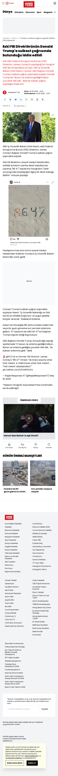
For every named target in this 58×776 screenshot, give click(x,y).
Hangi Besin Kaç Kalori (42, 607)
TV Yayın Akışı (38, 563)
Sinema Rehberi (39, 559)
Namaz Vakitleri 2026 (41, 527)
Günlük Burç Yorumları (42, 546)
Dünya (7, 12)
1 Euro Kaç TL (10, 619)
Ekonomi (30, 12)
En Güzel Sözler (39, 622)
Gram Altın (9, 596)
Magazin (48, 12)
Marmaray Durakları (41, 628)
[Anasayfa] (9, 517)
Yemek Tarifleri (11, 580)
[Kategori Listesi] (55, 3)
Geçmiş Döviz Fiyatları (14, 673)
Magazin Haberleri (12, 537)
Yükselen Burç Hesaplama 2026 (12, 665)
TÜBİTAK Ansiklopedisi (41, 604)
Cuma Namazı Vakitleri (42, 530)
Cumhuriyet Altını (12, 610)
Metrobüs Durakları (40, 625)
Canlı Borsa (37, 524)
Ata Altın (8, 606)
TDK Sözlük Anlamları (41, 583)
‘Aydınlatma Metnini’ (13, 758)
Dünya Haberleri (11, 543)
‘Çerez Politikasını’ (31, 756)
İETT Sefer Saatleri (12, 657)
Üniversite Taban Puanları (39, 588)
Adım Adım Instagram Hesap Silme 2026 (14, 682)
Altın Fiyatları (10, 562)
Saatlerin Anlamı (12, 587)
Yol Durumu (37, 556)
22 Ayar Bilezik (10, 613)
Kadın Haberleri (11, 550)
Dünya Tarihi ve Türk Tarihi (41, 596)
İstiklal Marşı (37, 537)
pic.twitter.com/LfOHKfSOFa (18, 369)
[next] (54, 477)
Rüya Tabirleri (38, 592)
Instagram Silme (39, 569)
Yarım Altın (9, 603)
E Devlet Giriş (38, 543)
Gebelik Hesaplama (13, 661)
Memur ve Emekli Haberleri (11, 557)
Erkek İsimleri (38, 631)
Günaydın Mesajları (13, 593)
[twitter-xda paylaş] (10, 99)
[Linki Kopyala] (42, 99)
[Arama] (3, 3)
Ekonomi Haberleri (12, 530)
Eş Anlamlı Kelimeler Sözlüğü (41, 612)
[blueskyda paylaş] (15, 99)
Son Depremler (38, 550)
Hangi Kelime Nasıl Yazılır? (40, 617)
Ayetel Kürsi (9, 583)
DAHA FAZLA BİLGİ (14, 763)
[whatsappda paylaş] (26, 99)
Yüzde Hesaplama (12, 669)
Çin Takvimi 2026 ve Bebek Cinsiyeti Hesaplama (13, 652)
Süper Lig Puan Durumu (14, 626)
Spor (39, 12)
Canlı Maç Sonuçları (13, 623)
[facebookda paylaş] (5, 99)
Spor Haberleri (10, 540)
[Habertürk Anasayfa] (29, 4)
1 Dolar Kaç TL (10, 616)
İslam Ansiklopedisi (40, 601)
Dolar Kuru (9, 565)
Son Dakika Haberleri (13, 524)
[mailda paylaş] (32, 99)
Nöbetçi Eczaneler (40, 533)
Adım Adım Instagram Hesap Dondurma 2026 (14, 677)
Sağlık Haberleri (11, 546)
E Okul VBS (37, 540)
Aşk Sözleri (9, 590)
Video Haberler (38, 580)
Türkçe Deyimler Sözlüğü (15, 647)
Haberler (6, 38)
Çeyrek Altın (9, 600)
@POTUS (10, 356)
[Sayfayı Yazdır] (37, 99)
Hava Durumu (38, 553)
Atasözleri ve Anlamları (14, 643)
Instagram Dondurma (42, 566)
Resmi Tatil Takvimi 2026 (15, 687)
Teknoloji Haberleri (12, 553)
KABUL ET (32, 763)
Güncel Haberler (11, 533)
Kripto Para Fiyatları (13, 571)
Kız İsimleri (37, 635)
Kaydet (45, 709)
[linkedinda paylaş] (21, 99)
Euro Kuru (8, 568)
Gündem (18, 12)
